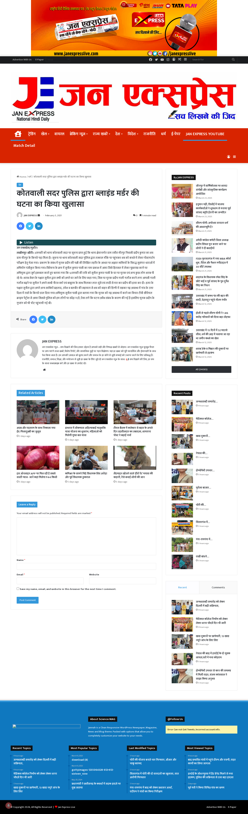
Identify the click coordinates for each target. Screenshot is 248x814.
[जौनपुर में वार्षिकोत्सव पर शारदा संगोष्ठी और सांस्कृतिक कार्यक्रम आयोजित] (182, 191)
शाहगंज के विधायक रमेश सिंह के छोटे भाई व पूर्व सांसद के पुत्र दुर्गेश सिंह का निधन (212, 281)
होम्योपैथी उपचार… (205, 470)
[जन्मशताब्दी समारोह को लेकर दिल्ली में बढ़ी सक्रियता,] (182, 407)
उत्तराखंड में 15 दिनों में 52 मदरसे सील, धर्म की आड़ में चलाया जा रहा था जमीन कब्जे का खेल (213, 334)
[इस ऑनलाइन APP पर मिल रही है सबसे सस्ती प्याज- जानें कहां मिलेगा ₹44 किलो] (38, 458)
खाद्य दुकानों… (203, 436)
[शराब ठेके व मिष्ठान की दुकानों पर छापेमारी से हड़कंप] (182, 354)
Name (21, 560)
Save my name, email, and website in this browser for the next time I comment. (68, 589)
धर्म (163, 134)
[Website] (44, 369)
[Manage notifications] (8, 805)
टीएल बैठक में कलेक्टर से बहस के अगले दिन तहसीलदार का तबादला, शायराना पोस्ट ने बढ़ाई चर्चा (133, 431)
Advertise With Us (22, 59)
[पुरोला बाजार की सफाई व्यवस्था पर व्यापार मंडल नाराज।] (182, 493)
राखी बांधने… (202, 556)
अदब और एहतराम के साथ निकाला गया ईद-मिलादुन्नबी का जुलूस (36, 430)
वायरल (59, 134)
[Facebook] (20, 226)
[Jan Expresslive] (124, 97)
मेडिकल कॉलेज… (204, 419)
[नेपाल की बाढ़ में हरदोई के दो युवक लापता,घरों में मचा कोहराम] (182, 458)
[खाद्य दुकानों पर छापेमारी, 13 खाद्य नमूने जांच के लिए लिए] (182, 441)
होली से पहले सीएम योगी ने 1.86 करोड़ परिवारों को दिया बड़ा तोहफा (213, 315)
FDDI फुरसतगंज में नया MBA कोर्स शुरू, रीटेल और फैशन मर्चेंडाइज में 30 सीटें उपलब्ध (213, 262)
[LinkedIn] (39, 226)
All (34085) (202, 369)
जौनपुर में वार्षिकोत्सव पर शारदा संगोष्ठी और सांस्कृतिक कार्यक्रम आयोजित (211, 190)
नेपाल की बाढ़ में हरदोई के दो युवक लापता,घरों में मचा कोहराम (213, 655)
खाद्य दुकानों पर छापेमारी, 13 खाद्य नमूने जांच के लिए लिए (212, 638)
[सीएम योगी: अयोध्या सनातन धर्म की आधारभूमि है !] (182, 228)
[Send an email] (39, 215)
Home (22, 177)
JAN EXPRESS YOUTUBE (205, 134)
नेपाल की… (201, 453)
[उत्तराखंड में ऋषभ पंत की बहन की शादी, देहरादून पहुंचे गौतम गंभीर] (182, 301)
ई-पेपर (175, 134)
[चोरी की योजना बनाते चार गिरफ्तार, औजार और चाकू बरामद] (182, 510)
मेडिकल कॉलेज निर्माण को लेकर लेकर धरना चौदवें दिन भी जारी (212, 621)
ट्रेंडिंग (32, 134)
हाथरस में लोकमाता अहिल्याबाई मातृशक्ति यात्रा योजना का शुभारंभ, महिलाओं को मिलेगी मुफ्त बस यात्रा (85, 431)
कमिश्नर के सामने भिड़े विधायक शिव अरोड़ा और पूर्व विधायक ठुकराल (86, 475)
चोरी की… (201, 505)
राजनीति (149, 134)
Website (94, 574)
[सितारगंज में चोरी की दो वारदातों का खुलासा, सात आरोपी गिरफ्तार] (182, 527)
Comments (218, 587)
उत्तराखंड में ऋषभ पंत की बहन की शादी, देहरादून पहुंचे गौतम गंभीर (212, 298)
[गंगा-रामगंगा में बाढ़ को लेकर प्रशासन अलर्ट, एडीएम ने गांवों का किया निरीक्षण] (182, 544)
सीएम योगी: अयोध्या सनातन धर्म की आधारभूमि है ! (212, 225)
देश (117, 134)
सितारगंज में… (203, 522)
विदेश (132, 134)
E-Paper (39, 59)
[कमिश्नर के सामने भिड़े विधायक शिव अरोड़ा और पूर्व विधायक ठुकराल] (86, 458)
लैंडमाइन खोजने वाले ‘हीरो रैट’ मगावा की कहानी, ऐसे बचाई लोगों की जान (133, 475)
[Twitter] (30, 226)
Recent (182, 587)
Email (21, 574)
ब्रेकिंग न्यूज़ (77, 134)
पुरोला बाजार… (203, 487)
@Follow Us (175, 719)
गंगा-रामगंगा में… (204, 539)
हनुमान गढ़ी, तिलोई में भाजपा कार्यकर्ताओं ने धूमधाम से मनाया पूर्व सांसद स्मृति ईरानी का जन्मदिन (213, 208)
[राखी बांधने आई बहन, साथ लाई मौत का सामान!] (182, 562)
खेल (44, 134)
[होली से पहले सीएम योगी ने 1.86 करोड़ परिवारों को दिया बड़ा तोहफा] (182, 318)
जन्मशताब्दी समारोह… (207, 401)
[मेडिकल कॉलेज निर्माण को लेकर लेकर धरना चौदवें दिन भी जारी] (182, 424)
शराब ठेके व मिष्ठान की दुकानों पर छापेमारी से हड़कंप (212, 351)
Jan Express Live (66, 807)
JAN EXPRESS (30, 215)
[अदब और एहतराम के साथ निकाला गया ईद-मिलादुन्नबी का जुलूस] (38, 412)
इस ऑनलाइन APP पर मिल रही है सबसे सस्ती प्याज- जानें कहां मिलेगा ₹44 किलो (37, 475)
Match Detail (24, 145)
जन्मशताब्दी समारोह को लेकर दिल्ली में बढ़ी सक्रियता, (210, 604)
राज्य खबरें (100, 134)
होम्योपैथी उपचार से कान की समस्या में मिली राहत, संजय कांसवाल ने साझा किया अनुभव (213, 674)
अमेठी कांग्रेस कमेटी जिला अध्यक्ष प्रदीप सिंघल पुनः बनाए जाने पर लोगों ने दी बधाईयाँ (212, 244)
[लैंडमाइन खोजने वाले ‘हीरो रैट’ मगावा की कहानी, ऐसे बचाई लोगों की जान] (135, 458)
